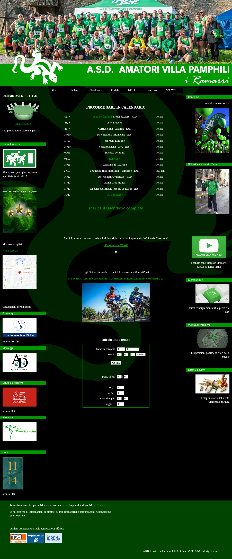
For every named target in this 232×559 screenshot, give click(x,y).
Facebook (152, 90)
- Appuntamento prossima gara (20, 130)
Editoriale (114, 90)
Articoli (132, 90)
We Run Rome (115, 194)
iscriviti (66, 505)
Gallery (74, 90)
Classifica (95, 90)
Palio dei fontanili (102, 116)
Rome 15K (114, 158)
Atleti (54, 90)
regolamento (99, 505)
